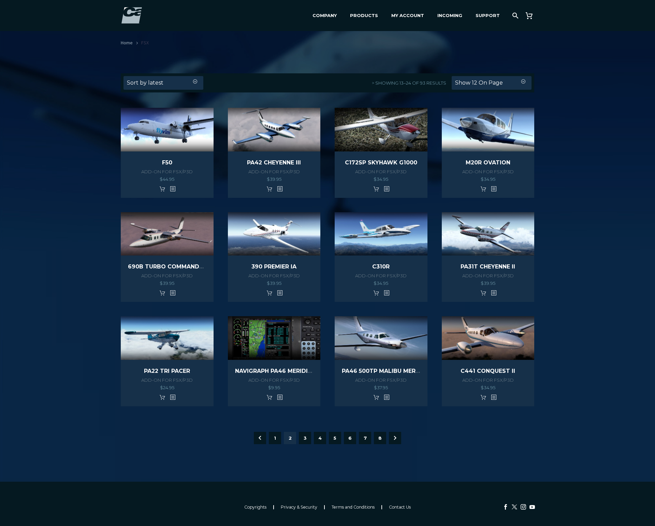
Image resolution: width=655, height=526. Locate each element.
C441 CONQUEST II (488, 371)
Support (488, 15)
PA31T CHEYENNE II (488, 266)
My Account (407, 15)
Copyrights (255, 507)
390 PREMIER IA (273, 266)
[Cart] (531, 15)
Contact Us (400, 507)
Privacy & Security (299, 507)
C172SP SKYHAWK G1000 (381, 162)
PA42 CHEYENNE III (274, 162)
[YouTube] (532, 507)
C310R (381, 266)
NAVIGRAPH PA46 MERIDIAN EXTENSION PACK (301, 371)
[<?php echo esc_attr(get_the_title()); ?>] (172, 188)
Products (364, 15)
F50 (167, 162)
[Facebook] (505, 507)
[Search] (514, 15)
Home (127, 43)
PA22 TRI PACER (167, 371)
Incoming (449, 15)
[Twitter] (514, 507)
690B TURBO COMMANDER (167, 266)
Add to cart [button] (162, 188)
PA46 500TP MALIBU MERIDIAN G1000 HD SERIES (412, 371)
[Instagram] (523, 507)
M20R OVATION (488, 162)
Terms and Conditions (353, 507)
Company (324, 15)
